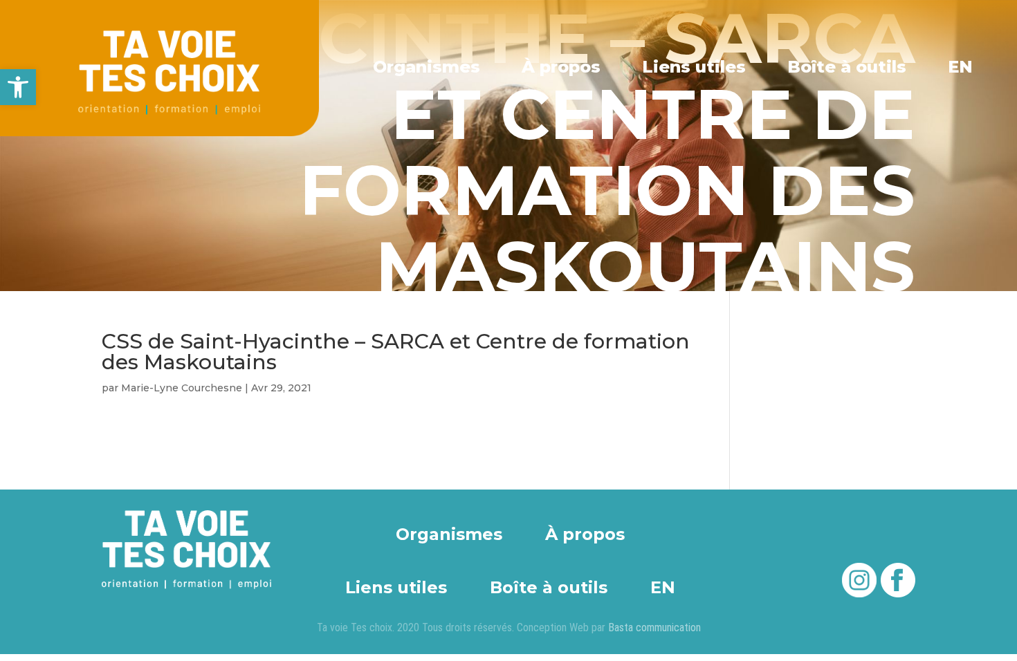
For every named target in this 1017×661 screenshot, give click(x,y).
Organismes (426, 67)
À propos (561, 67)
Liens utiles (694, 67)
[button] (18, 87)
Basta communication (654, 627)
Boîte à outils (846, 67)
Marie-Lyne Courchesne (181, 388)
